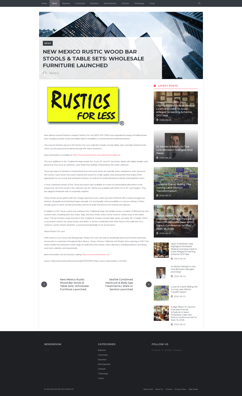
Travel (152, 3)
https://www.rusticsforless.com (96, 254)
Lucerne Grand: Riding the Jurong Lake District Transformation (173, 187)
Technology (139, 3)
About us (159, 389)
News (54, 3)
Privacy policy (180, 389)
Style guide (193, 389)
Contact (169, 389)
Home (44, 3)
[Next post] (149, 284)
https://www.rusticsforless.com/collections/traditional (96, 155)
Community (80, 3)
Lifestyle (125, 3)
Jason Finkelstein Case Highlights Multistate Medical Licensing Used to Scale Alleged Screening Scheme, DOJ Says (175, 109)
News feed (148, 389)
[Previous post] (44, 284)
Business (66, 3)
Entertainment (110, 3)
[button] (199, 3)
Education (94, 3)
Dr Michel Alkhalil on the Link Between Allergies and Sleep (174, 150)
